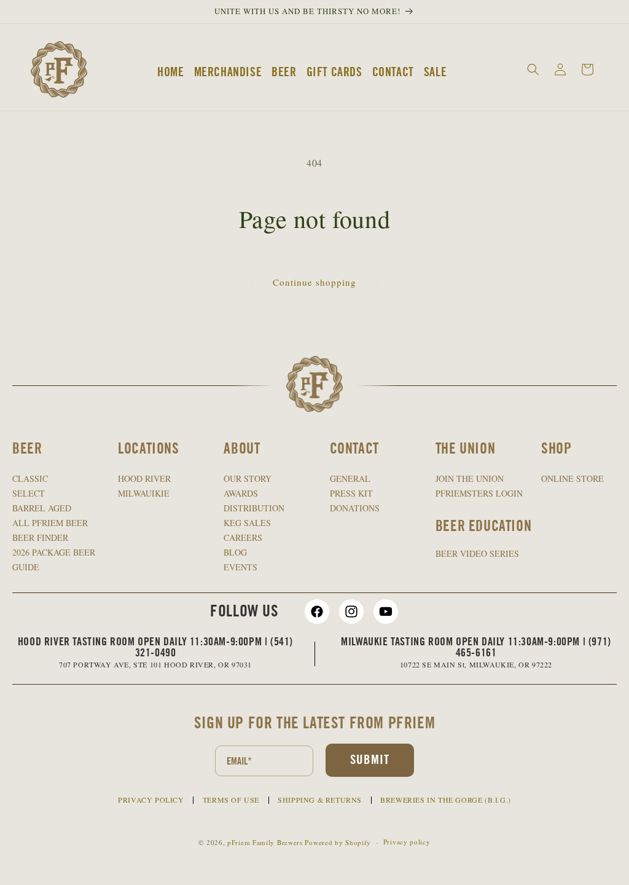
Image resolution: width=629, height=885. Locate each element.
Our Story (248, 478)
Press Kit (351, 493)
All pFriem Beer (50, 523)
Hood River (144, 478)
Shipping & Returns (320, 799)
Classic (30, 478)
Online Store (572, 478)
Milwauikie (144, 493)
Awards (241, 493)
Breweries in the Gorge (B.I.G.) (445, 799)
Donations (355, 508)
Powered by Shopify (338, 842)
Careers (243, 537)
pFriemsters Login (479, 493)
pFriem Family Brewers (265, 842)
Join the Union (470, 478)
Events (240, 567)
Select (28, 493)
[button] (533, 69)
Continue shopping (314, 282)
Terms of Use (231, 799)
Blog (235, 552)
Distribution (254, 508)
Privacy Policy (151, 799)
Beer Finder (40, 537)
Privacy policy (407, 841)
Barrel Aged (41, 508)
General (350, 478)
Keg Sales (247, 523)
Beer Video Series (477, 553)
